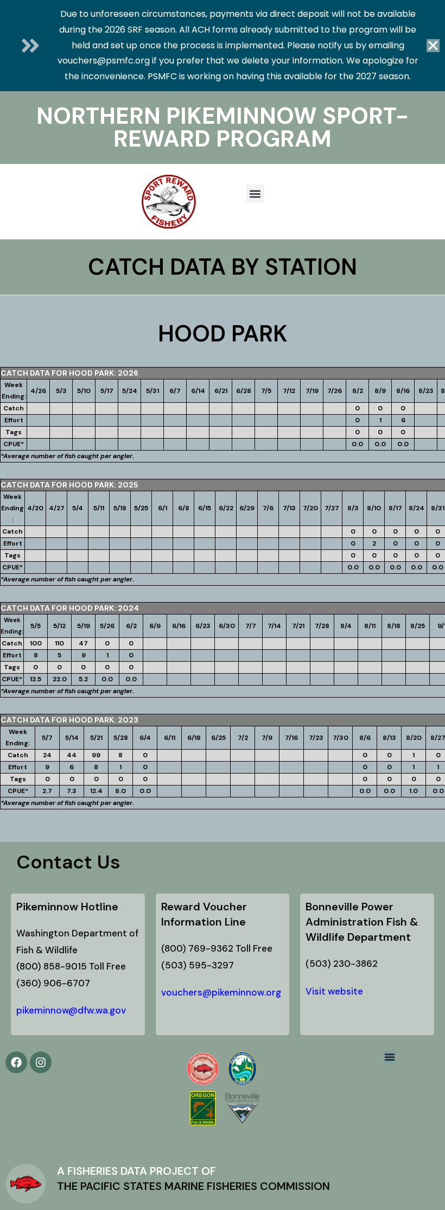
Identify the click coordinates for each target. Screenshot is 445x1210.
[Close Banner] (433, 45)
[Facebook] (16, 1062)
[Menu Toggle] (389, 1056)
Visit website (334, 991)
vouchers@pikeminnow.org (221, 992)
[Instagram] (41, 1062)
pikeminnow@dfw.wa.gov (71, 1010)
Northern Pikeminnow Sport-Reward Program (222, 127)
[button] (255, 193)
